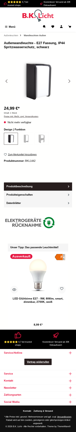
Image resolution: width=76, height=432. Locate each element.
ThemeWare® (64, 426)
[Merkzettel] (53, 27)
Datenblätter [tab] (13, 203)
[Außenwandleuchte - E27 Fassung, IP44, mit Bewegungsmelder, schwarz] (26, 139)
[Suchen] (44, 27)
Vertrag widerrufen (38, 361)
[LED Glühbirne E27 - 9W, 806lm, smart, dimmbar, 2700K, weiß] (38, 274)
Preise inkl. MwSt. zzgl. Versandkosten (21, 116)
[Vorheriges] (7, 81)
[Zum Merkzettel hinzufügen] (62, 289)
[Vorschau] (14, 289)
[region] (38, 81)
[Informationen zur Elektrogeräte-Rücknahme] (30, 223)
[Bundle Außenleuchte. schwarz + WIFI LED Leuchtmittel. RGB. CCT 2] (38, 81)
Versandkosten (64, 417)
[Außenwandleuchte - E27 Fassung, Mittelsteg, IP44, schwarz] (41, 139)
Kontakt (27, 411)
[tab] (38, 186)
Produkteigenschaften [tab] (19, 194)
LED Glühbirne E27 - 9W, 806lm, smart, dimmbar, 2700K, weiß (38, 300)
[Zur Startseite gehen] (38, 15)
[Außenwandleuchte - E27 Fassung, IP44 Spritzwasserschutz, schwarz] (11, 139)
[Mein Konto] (61, 27)
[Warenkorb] (69, 27)
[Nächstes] (69, 81)
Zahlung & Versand (43, 411)
